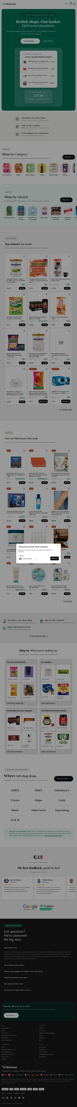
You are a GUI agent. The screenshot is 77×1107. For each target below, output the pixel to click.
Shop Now (54, 558)
